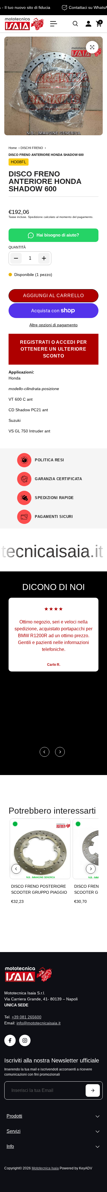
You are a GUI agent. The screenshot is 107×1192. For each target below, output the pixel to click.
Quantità (17, 247)
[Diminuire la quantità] (16, 258)
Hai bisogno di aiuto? (58, 235)
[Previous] (44, 752)
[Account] (88, 24)
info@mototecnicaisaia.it (38, 1023)
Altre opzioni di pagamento (53, 325)
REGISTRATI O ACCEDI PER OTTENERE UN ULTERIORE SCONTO (53, 349)
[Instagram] (25, 1040)
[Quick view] (64, 824)
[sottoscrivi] (92, 1090)
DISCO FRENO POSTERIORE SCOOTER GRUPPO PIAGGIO (39, 889)
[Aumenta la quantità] (44, 258)
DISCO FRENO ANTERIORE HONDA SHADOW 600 (45, 181)
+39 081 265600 (26, 1017)
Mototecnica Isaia (45, 1168)
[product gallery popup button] (92, 47)
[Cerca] (75, 24)
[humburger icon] (53, 23)
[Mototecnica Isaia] (24, 23)
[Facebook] (10, 1040)
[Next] (60, 752)
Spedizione (35, 216)
